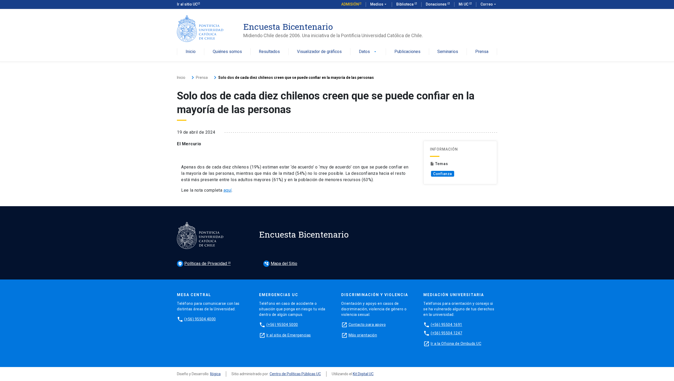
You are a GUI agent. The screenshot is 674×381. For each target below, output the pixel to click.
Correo (488, 4)
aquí (228, 190)
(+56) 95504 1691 (446, 324)
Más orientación (363, 335)
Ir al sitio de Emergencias (288, 335)
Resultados (269, 52)
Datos (368, 52)
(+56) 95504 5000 (282, 324)
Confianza (442, 174)
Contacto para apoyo (367, 324)
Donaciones (436, 4)
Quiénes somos (227, 52)
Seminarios (447, 52)
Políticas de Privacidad (203, 263)
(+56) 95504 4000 (200, 319)
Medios (379, 4)
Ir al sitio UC (187, 4)
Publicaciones (407, 52)
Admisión (350, 4)
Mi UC (464, 4)
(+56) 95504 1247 (446, 333)
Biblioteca (405, 4)
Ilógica (215, 374)
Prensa (481, 52)
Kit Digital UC (363, 374)
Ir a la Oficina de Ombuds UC (456, 343)
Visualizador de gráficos (319, 52)
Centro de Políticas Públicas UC (295, 374)
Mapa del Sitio (280, 263)
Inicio (191, 52)
